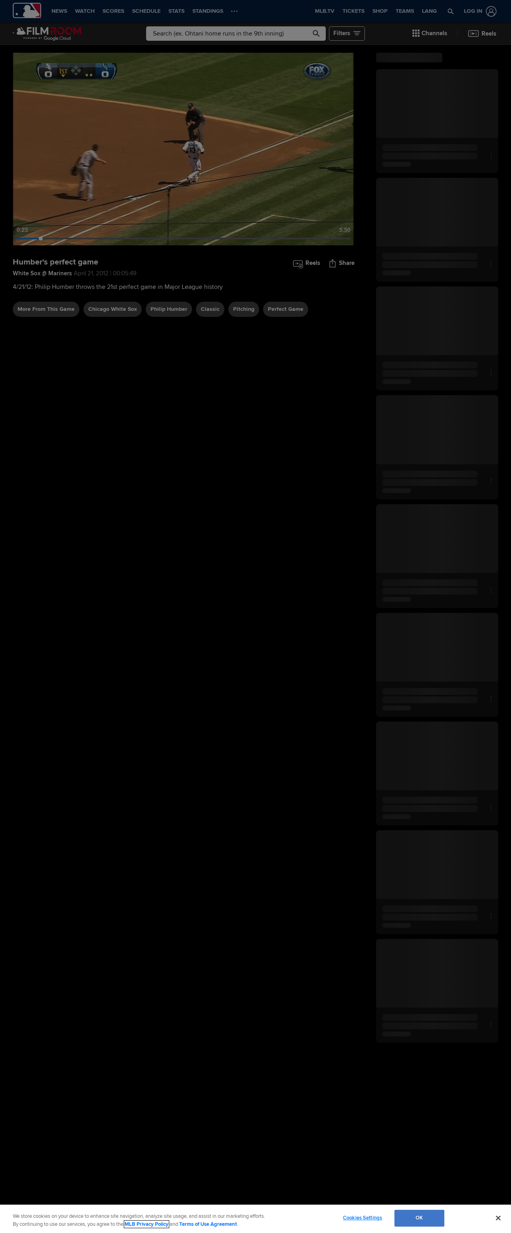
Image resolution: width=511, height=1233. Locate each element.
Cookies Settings (362, 1218)
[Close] (498, 1218)
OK (419, 1218)
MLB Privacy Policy (146, 1224)
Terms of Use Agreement (208, 1224)
